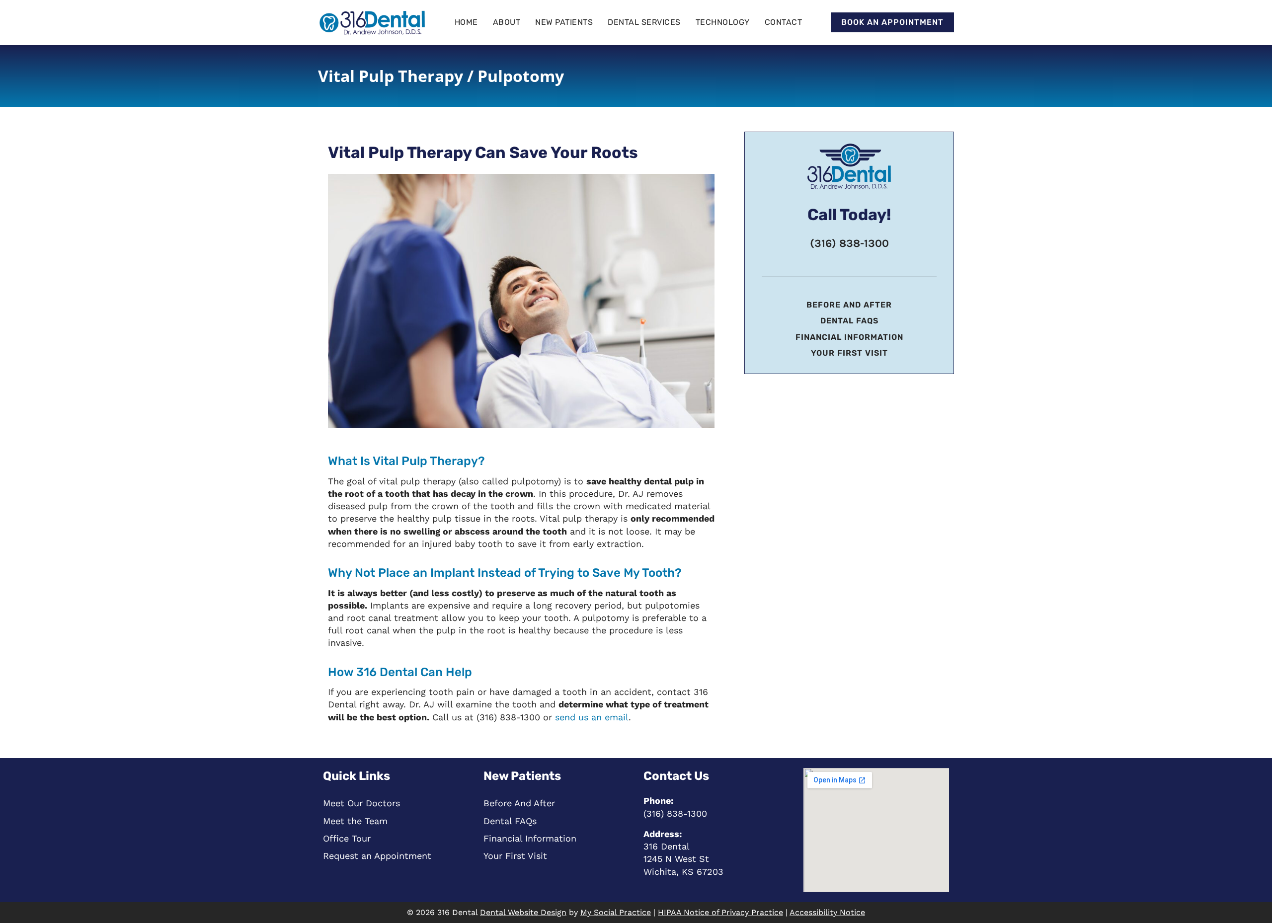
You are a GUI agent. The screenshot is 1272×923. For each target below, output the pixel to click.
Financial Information (849, 337)
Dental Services (644, 22)
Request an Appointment (377, 855)
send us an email (592, 717)
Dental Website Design (523, 912)
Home (466, 22)
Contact (783, 22)
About (507, 22)
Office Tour (347, 838)
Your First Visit (849, 353)
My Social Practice (615, 912)
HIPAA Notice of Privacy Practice (720, 912)
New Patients (564, 22)
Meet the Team (355, 821)
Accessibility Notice (827, 912)
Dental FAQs (849, 320)
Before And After (849, 304)
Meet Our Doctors (361, 803)
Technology (723, 22)
